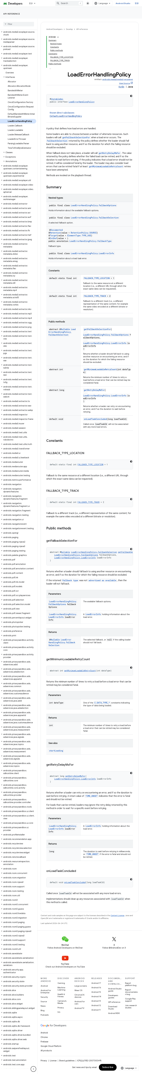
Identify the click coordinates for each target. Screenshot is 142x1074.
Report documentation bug (131, 992)
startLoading (56, 750)
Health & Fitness (61, 995)
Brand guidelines (66, 1060)
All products (46, 1050)
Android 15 (96, 992)
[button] (18, 33)
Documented (57, 230)
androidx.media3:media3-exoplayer (117, 79)
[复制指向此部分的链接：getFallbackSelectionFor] (80, 541)
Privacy (61, 1007)
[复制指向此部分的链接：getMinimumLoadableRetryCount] (92, 659)
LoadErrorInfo (93, 614)
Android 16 (96, 987)
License (53, 1060)
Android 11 (96, 1010)
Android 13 (96, 1001)
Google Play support (130, 999)
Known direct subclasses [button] (66, 114)
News (43, 1006)
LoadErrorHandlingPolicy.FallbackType (90, 241)
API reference (11, 14)
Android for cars (79, 1002)
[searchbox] (18, 24)
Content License (117, 915)
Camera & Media (62, 1002)
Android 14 (96, 996)
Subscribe (107, 1067)
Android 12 (96, 1005)
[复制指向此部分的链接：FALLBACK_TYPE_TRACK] (81, 491)
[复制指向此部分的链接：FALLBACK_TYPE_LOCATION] (87, 453)
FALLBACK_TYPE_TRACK (95, 296)
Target (53, 235)
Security (44, 997)
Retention (55, 232)
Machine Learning (61, 988)
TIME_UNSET (91, 796)
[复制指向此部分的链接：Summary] (64, 187)
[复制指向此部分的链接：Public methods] (74, 528)
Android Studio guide (114, 989)
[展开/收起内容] (58, 37)
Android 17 (96, 983)
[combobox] (69, 3)
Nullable (65, 329)
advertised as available (102, 580)
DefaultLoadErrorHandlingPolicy (66, 116)
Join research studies (131, 1006)
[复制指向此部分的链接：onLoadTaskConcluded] (79, 871)
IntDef (53, 238)
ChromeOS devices (79, 996)
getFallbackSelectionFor (76, 137)
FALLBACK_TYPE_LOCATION (97, 278)
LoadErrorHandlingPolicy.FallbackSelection (95, 217)
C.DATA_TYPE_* (102, 702)
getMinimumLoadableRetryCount (106, 166)
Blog (43, 1010)
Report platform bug (130, 984)
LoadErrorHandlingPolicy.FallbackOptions (93, 205)
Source (44, 1001)
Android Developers (54, 29)
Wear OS (78, 990)
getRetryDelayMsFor (109, 153)
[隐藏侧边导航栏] (33, 1069)
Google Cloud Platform (51, 1046)
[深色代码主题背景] (131, 96)
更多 (31, 3)
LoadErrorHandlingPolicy (81, 101)
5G (59, 1012)
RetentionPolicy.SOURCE (84, 232)
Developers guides (113, 996)
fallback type (70, 580)
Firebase (44, 1041)
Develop (69, 29)
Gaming (61, 983)
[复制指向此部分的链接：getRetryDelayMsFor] (76, 765)
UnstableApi (57, 99)
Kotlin (121, 86)
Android (44, 986)
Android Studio (123, 3)
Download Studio (112, 1007)
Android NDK (114, 1013)
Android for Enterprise (46, 991)
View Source (124, 83)
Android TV (79, 1008)
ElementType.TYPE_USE (79, 235)
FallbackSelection (57, 140)
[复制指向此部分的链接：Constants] (65, 441)
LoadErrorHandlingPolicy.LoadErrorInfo (92, 253)
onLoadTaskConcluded (95, 419)
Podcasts (45, 1015)
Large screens (80, 986)
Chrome (44, 1037)
